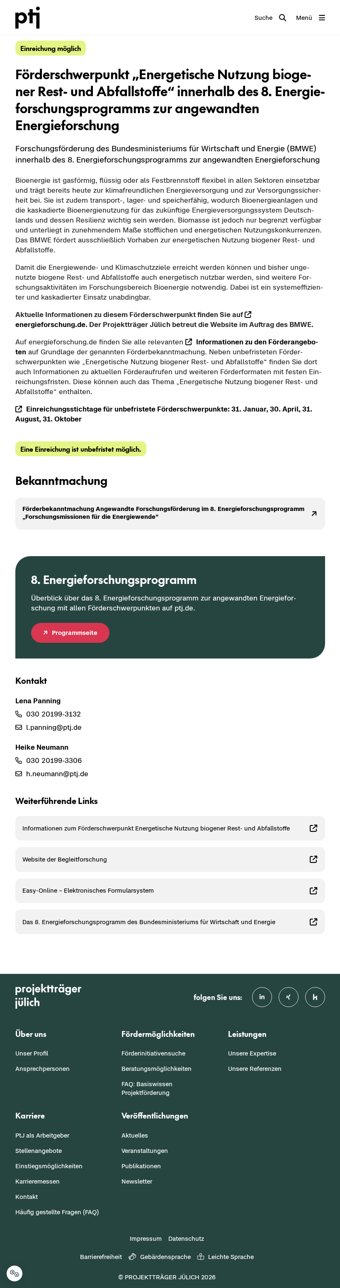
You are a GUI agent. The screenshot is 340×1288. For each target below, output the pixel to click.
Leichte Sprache (231, 1256)
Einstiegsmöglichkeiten (49, 1165)
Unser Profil (31, 1053)
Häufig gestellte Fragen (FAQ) (57, 1211)
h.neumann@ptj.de (57, 774)
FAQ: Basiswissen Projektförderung (146, 1088)
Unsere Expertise (252, 1053)
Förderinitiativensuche (153, 1053)
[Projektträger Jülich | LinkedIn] (262, 997)
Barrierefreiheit (101, 1256)
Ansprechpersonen (42, 1068)
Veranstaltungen (144, 1150)
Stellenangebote (38, 1150)
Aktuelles (134, 1135)
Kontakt (26, 1196)
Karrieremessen (37, 1181)
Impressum (146, 1238)
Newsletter (136, 1181)
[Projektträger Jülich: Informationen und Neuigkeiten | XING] (289, 997)
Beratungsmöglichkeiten (156, 1068)
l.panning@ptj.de (54, 727)
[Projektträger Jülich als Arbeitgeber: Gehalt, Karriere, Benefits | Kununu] (315, 997)
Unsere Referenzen (255, 1068)
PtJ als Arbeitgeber (42, 1135)
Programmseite (74, 632)
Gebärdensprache (165, 1256)
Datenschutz (186, 1238)
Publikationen (141, 1165)
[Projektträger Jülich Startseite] (32, 17)
